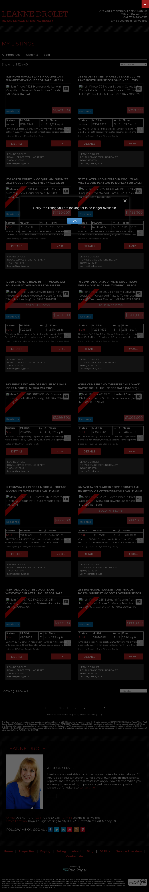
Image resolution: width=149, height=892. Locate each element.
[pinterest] (83, 829)
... (92, 708)
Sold (47, 54)
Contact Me (74, 856)
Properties (26, 851)
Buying (45, 851)
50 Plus (105, 851)
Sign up (142, 11)
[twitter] (57, 829)
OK (74, 220)
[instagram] (77, 829)
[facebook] (51, 829)
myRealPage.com (74, 870)
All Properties (11, 54)
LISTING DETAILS (17, 143)
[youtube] (70, 829)
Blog (90, 851)
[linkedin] (64, 829)
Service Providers (129, 851)
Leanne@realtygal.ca (133, 20)
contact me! (87, 787)
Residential (32, 54)
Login (131, 11)
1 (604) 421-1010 (15, 160)
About (76, 851)
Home (8, 851)
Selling (61, 851)
